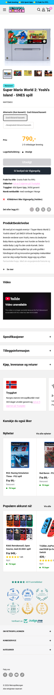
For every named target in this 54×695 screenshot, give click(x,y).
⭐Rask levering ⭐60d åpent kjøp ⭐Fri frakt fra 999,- (27, 2)
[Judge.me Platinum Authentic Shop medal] (42, 595)
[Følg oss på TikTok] (22, 675)
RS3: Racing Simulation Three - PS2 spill (17, 475)
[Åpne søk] (38, 9)
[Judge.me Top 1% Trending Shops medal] (42, 608)
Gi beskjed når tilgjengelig (27, 171)
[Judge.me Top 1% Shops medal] (28, 608)
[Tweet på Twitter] (43, 209)
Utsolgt (27, 162)
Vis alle (47, 506)
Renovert (9, 86)
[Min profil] (43, 9)
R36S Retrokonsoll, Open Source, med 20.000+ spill (18, 547)
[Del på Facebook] (37, 209)
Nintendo (8, 102)
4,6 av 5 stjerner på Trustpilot (26, 183)
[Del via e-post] (49, 209)
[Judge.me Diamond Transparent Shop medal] (13, 595)
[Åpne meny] (4, 9)
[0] (48, 9)
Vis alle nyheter (43, 433)
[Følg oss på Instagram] (11, 675)
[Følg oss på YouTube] (16, 675)
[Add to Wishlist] (32, 209)
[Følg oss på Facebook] (5, 675)
